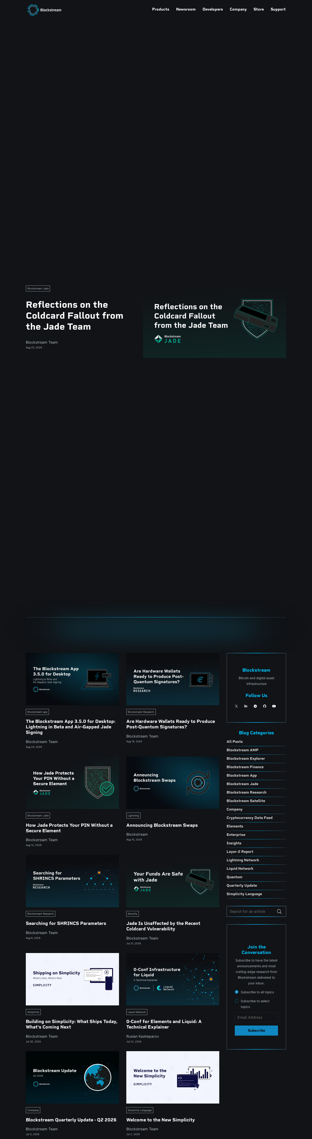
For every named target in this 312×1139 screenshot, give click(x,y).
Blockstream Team (42, 342)
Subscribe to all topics (257, 992)
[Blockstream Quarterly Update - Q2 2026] (72, 1077)
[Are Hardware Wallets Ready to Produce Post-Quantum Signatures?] (172, 679)
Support (278, 9)
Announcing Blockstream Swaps (162, 825)
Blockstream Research (141, 712)
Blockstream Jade (38, 288)
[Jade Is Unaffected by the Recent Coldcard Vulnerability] (172, 881)
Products (160, 9)
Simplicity (33, 1012)
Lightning (133, 815)
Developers (213, 9)
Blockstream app (37, 712)
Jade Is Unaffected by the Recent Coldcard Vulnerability (163, 926)
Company (238, 9)
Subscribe (256, 1030)
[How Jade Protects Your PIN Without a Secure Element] (72, 783)
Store (259, 9)
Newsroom (186, 9)
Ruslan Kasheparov (142, 1036)
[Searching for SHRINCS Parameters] (72, 881)
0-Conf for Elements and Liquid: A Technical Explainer (164, 1024)
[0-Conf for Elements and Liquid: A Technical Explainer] (172, 979)
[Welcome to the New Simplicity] (172, 1077)
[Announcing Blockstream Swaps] (172, 783)
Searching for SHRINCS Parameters (66, 923)
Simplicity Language (140, 1110)
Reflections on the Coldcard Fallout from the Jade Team (74, 315)
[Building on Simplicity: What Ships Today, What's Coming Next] (72, 979)
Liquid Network (137, 1012)
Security (132, 913)
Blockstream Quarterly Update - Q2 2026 (71, 1120)
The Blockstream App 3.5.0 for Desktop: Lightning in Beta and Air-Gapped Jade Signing (70, 727)
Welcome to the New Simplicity (160, 1120)
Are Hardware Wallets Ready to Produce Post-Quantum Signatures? (170, 724)
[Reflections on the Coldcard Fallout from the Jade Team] (214, 318)
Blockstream (137, 834)
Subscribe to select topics (255, 1004)
